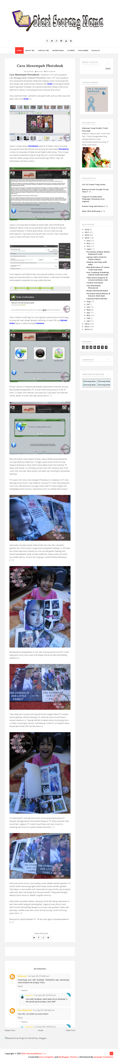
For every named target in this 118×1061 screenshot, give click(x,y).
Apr (88, 312)
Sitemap (71, 50)
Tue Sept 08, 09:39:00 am (45, 995)
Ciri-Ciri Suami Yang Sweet (93, 184)
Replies (24, 990)
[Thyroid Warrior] (96, 99)
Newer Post (10, 1030)
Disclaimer (83, 50)
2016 (87, 235)
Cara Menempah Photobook (93, 286)
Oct (89, 246)
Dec (89, 240)
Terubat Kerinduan (94, 282)
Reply (20, 986)
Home (19, 50)
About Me (29, 50)
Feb (88, 318)
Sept (89, 249)
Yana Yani (29, 995)
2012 (87, 329)
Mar (89, 315)
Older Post (70, 1030)
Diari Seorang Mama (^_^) (34, 1053)
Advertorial (58, 50)
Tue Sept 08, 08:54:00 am (44, 1010)
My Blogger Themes (68, 1057)
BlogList (96, 50)
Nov (89, 243)
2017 (87, 232)
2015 (87, 238)
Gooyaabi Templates (103, 1057)
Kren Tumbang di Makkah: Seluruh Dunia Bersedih (97, 273)
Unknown (22, 976)
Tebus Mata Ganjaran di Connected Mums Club (97, 278)
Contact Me (43, 50)
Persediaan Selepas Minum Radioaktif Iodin (98, 253)
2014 (87, 324)
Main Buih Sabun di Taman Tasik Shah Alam (97, 268)
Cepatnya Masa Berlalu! (96, 298)
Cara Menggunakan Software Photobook (27, 78)
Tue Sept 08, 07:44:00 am (38, 976)
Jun (88, 307)
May (89, 310)
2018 (87, 229)
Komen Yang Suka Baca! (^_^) (95, 206)
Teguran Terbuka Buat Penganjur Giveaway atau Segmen (93, 198)
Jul (88, 304)
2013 (87, 326)
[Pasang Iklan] (89, 381)
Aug (89, 301)
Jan (88, 321)
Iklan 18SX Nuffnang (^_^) (93, 211)
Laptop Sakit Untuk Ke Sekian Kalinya (96, 258)
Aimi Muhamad (25, 1010)
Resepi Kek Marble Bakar (97, 290)
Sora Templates (46, 1057)
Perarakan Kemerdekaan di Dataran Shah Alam (98, 294)
